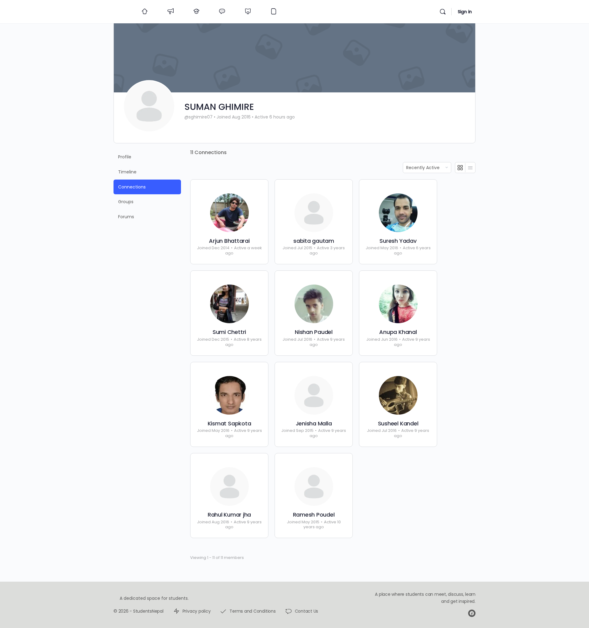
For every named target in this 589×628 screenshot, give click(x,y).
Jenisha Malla (314, 423)
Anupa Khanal (398, 332)
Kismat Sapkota (229, 423)
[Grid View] (460, 167)
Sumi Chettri (229, 332)
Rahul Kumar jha (229, 514)
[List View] (470, 167)
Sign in (465, 12)
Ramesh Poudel (314, 514)
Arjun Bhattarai (229, 241)
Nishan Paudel (314, 332)
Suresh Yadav (397, 241)
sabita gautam (313, 241)
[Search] (443, 11)
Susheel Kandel (398, 423)
